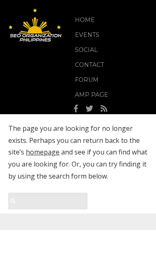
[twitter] (89, 108)
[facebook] (76, 108)
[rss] (104, 108)
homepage (42, 152)
